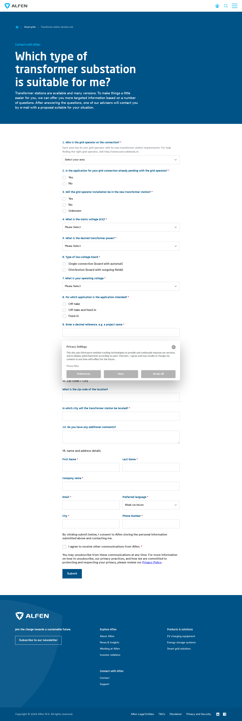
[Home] (17, 27)
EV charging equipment (181, 636)
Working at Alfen (110, 648)
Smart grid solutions (179, 648)
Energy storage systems (181, 642)
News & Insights (109, 642)
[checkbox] (121, 181)
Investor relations (110, 655)
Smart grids (30, 27)
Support (104, 684)
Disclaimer (176, 714)
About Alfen (107, 636)
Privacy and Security (198, 714)
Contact (104, 678)
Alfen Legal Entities (142, 714)
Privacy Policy (151, 562)
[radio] (121, 177)
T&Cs (161, 714)
